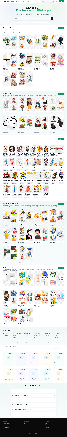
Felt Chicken (39, 156)
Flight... (39, 183)
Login (25, 423)
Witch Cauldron (15, 335)
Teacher (24, 1)
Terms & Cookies (48, 426)
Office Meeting (52, 242)
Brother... (18, 155)
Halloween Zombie (6, 333)
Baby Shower (52, 305)
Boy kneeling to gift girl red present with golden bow (19, 154)
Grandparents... (46, 155)
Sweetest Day (52, 68)
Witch (53, 183)
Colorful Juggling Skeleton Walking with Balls (23, 181)
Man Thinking (5, 242)
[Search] (53, 1)
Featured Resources (6, 426)
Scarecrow (33, 21)
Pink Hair (11, 170)
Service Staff (40, 182)
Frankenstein (47, 335)
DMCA (46, 424)
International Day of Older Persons (9, 86)
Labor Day (4, 339)
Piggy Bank (34, 170)
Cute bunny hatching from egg (5, 154)
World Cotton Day (21, 86)
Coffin (56, 335)
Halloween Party (37, 333)
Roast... (4, 169)
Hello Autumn (5, 182)
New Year (4, 323)
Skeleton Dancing (37, 335)
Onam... (13, 182)
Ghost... (18, 170)
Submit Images (26, 426)
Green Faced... (14, 183)
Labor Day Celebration (17, 339)
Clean (6, 1)
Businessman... (14, 195)
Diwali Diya (46, 339)
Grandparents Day (44, 21)
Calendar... (29, 183)
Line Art (4, 131)
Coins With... (34, 169)
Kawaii (51, 112)
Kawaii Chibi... (12, 169)
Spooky (21, 21)
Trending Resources (6, 423)
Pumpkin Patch (57, 333)
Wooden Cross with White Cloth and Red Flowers (6, 194)
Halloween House (47, 333)
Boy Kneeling (19, 156)
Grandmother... (46, 156)
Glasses (10, 156)
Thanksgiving (15, 342)
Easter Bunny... (4, 156)
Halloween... (22, 182)
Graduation (5, 305)
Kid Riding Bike (52, 169)
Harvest (38, 21)
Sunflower (46, 337)
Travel (19, 323)
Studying (20, 224)
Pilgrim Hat (36, 342)
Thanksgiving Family (27, 342)
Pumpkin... (25, 170)
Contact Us (47, 427)
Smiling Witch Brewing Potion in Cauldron (55, 181)
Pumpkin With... (26, 169)
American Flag (5, 342)
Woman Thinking (21, 242)
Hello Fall (14, 337)
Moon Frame (46, 183)
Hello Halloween (19, 169)
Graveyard (4, 224)
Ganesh (25, 339)
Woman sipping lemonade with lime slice (60, 168)
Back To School (21, 305)
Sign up (61, 1)
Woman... (60, 170)
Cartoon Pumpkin (5, 335)
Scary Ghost (26, 335)
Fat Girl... (60, 169)
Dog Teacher (45, 170)
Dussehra (4, 68)
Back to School (18, 1)
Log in (57, 1)
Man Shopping (52, 224)
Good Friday (5, 195)
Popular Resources (6, 424)
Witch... (53, 182)
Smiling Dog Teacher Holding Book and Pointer (45, 168)
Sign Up (25, 424)
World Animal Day (37, 68)
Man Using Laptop (37, 242)
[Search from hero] (52, 18)
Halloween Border (27, 333)
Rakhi (56, 155)
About (46, 423)
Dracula (25, 21)
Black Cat (4, 337)
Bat (29, 21)
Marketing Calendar (6, 427)
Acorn (35, 337)
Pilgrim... (19, 195)
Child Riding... (52, 170)
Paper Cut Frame (46, 182)
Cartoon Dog (11, 155)
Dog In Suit (32, 156)
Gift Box (56, 342)
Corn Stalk (57, 337)
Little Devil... (45, 195)
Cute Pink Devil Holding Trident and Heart (46, 194)
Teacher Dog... (26, 156)
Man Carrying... (5, 170)
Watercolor (20, 131)
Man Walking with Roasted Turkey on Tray (6, 168)
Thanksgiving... (39, 155)
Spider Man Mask (61, 182)
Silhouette (51, 131)
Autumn (28, 1)
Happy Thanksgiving (37, 224)
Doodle (35, 131)
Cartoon (19, 112)
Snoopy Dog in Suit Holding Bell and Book (26, 154)
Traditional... (52, 155)
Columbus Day (36, 339)
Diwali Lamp (57, 339)
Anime (35, 112)
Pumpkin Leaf (5, 183)
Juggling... (22, 183)
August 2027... (30, 182)
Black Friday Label (48, 342)
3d (3, 112)
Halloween (12, 1)
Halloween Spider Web (17, 333)
